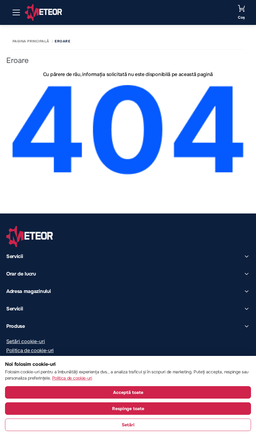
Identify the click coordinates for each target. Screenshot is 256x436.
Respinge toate (128, 408)
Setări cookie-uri (25, 341)
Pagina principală (30, 41)
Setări (128, 425)
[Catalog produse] (16, 12)
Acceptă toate (128, 392)
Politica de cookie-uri (30, 350)
